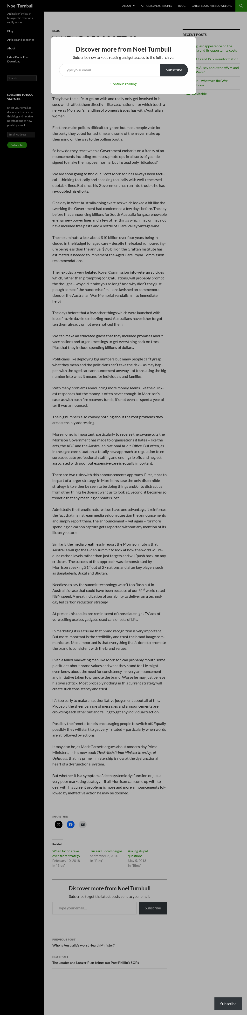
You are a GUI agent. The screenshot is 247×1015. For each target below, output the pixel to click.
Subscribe (174, 70)
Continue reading (123, 84)
